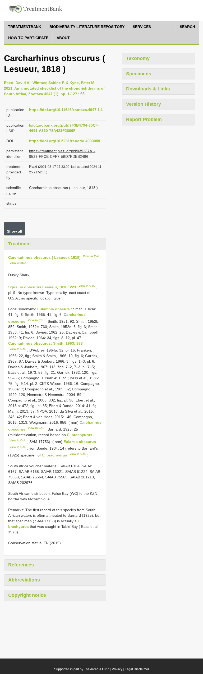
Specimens (138, 73)
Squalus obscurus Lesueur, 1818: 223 (42, 287)
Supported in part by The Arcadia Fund (81, 669)
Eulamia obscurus (79, 441)
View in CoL (91, 256)
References (21, 564)
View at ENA (18, 262)
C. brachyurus (79, 435)
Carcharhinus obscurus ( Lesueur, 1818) (44, 257)
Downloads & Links (148, 88)
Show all (14, 231)
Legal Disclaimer (137, 669)
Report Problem (144, 119)
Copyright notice (27, 595)
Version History (143, 104)
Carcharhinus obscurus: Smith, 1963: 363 (45, 343)
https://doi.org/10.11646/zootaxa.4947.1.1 (66, 110)
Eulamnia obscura (53, 309)
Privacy (117, 669)
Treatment (19, 243)
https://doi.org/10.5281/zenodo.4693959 (64, 141)
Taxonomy (138, 58)
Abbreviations (24, 580)
